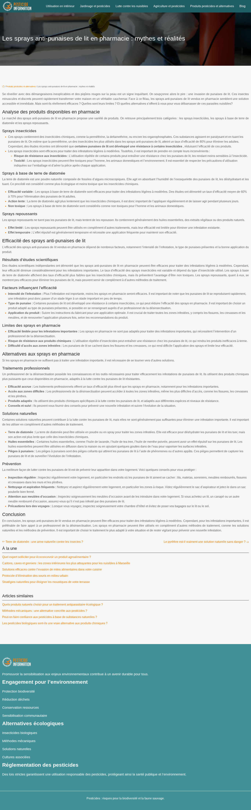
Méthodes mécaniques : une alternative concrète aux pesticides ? (44, 610)
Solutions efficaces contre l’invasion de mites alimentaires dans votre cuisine (52, 569)
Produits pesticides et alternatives (212, 6)
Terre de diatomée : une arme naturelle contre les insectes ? (44, 541)
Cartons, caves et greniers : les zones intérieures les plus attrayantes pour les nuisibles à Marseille (66, 563)
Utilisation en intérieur (60, 6)
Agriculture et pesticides (169, 6)
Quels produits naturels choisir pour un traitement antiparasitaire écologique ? (52, 604)
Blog (242, 6)
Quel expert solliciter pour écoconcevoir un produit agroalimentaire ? (46, 557)
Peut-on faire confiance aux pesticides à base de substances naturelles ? (49, 617)
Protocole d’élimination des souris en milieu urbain (35, 575)
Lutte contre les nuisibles (132, 6)
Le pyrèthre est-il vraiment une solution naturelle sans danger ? (204, 541)
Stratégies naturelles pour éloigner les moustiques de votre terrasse (46, 582)
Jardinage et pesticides (95, 6)
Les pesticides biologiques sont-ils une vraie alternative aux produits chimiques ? (54, 623)
